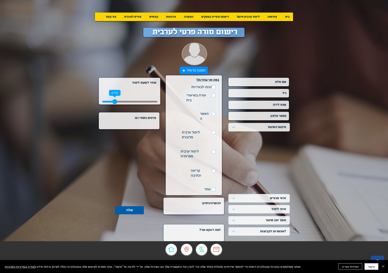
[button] (215, 17)
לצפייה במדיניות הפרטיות (20, 266)
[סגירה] (383, 266)
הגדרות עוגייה (350, 266)
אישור (371, 266)
